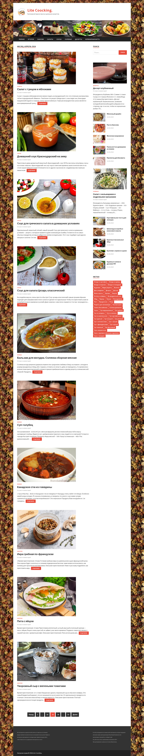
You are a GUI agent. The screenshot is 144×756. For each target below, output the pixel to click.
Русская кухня (117, 304)
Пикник (108, 299)
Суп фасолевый (110, 327)
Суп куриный (98, 319)
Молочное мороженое (115, 136)
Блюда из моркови (100, 285)
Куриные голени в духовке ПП (114, 263)
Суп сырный (114, 324)
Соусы (59, 39)
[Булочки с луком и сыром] (99, 258)
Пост (95, 302)
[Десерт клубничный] (110, 84)
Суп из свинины (112, 313)
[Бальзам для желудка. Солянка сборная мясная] (53, 333)
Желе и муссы (98, 293)
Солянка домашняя (115, 307)
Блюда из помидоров (114, 285)
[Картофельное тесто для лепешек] (99, 225)
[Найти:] (110, 52)
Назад (31, 714)
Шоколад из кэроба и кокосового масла (115, 230)
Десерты (78, 39)
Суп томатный (98, 327)
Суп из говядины (99, 313)
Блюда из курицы (114, 282)
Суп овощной (108, 319)
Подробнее (42, 103)
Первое (22, 39)
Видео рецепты (107, 287)
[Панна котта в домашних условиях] (99, 154)
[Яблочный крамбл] (99, 121)
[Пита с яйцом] (53, 597)
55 (68, 714)
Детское (115, 290)
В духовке (97, 287)
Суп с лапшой (113, 321)
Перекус (101, 299)
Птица (111, 302)
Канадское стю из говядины (34, 487)
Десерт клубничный (103, 88)
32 (47, 714)
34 (58, 714)
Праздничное (103, 302)
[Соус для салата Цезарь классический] (53, 266)
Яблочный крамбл (114, 114)
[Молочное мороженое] (99, 143)
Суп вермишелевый (106, 310)
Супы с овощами (99, 336)
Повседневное (117, 299)
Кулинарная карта (92, 39)
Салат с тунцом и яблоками (34, 89)
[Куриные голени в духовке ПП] (99, 269)
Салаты (50, 39)
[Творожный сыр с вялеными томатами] (53, 662)
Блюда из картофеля (100, 282)
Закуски (40, 39)
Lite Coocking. (40, 10)
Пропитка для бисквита (116, 158)
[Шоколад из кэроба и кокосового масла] (99, 236)
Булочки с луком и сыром (117, 251)
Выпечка (117, 287)
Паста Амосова (113, 125)
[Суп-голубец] (53, 401)
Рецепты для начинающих (102, 304)
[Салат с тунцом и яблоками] (53, 69)
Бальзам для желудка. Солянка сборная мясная (47, 357)
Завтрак (107, 293)
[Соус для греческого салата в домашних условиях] (53, 199)
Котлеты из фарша (100, 296)
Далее (75, 714)
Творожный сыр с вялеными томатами (41, 685)
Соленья (68, 39)
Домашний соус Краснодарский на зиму (42, 156)
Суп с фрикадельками (101, 324)
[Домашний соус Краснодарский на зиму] (53, 132)
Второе (31, 39)
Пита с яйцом (25, 621)
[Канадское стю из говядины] (53, 466)
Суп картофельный (115, 316)
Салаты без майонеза (100, 307)
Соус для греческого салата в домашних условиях (48, 223)
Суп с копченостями (100, 321)
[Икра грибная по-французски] (53, 530)
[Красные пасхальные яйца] (99, 247)
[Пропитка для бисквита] (99, 165)
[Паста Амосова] (99, 132)
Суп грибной (119, 310)
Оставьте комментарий (24, 92)
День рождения (99, 290)
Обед (95, 299)
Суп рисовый (119, 319)
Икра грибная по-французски (35, 554)
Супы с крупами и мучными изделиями (106, 333)
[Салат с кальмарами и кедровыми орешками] (110, 190)
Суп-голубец (25, 424)
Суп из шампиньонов (100, 316)
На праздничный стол (114, 296)
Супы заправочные (100, 330)
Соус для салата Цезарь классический (41, 290)
